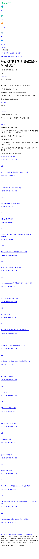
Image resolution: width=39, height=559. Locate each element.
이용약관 (20, 534)
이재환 (3, 124)
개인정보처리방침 (11, 534)
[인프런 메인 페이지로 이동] (19, 3)
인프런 (3, 534)
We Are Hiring (28, 534)
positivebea (4, 76)
